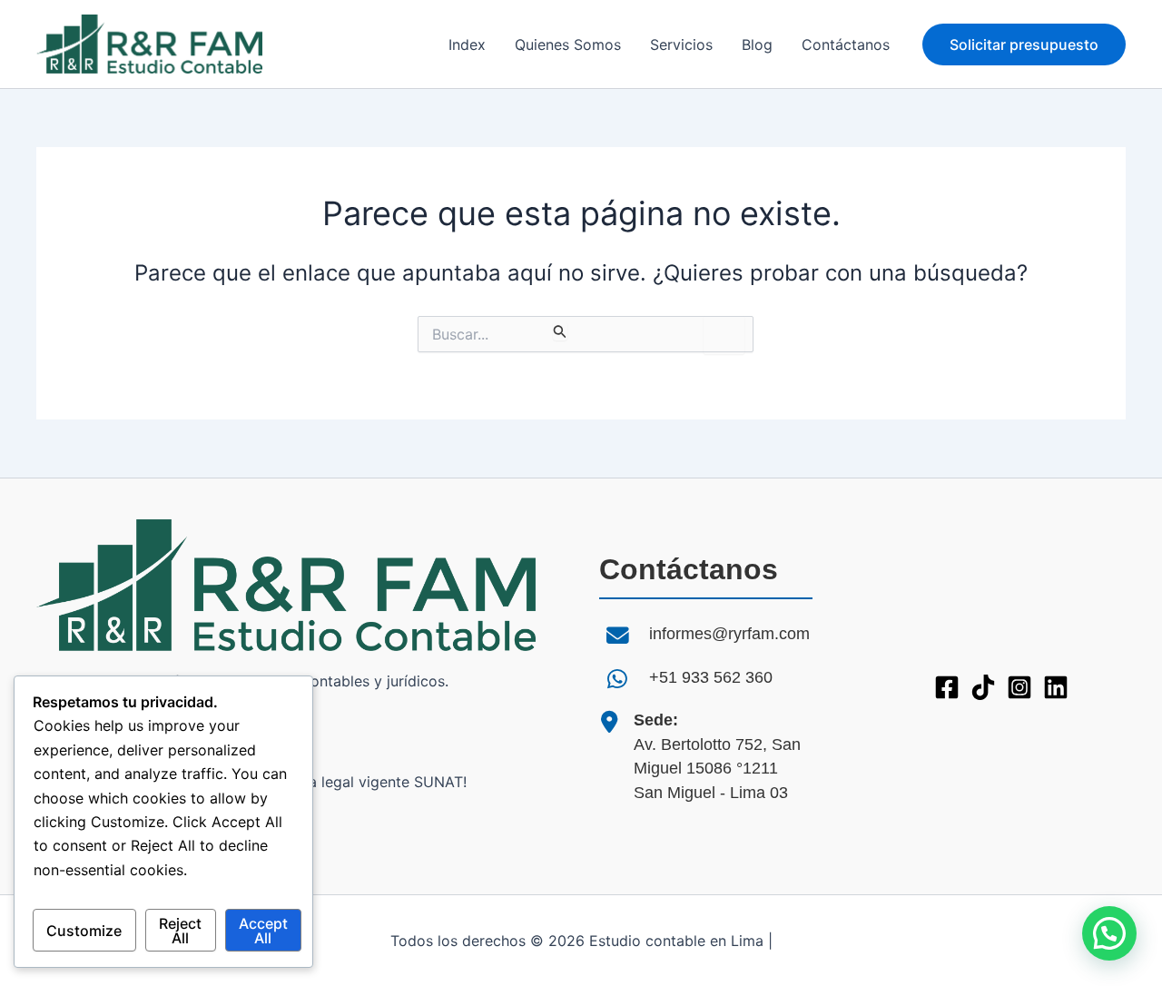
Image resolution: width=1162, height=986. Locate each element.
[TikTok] (983, 687)
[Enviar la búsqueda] (560, 330)
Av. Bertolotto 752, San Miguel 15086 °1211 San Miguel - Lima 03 (717, 756)
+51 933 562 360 (711, 677)
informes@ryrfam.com (729, 634)
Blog (757, 44)
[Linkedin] (1055, 687)
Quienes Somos (568, 44)
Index (467, 44)
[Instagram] (1019, 687)
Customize (84, 931)
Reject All (180, 930)
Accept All (263, 930)
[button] (1024, 44)
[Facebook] (947, 687)
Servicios (681, 44)
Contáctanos (846, 44)
